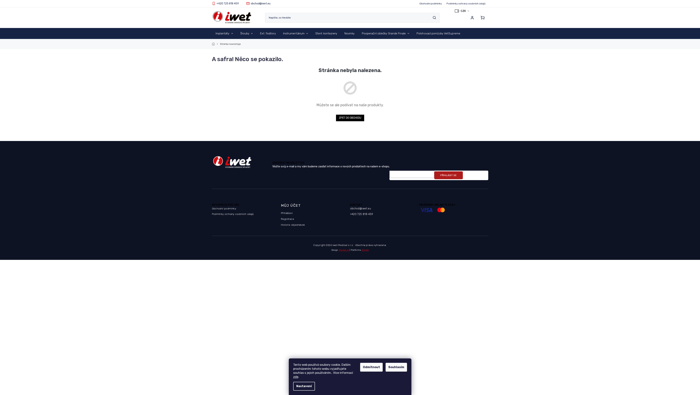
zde (295, 377)
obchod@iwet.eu (360, 208)
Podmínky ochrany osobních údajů (466, 3)
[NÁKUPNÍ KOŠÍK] (481, 18)
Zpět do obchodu (350, 117)
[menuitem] (224, 33)
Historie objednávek (293, 224)
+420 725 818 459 (361, 214)
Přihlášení (287, 213)
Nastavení (304, 386)
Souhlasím (396, 367)
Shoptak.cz (344, 250)
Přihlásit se (448, 175)
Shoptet (365, 250)
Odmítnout (371, 367)
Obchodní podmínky (430, 3)
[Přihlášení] (472, 18)
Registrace (287, 218)
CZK (463, 11)
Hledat (434, 17)
